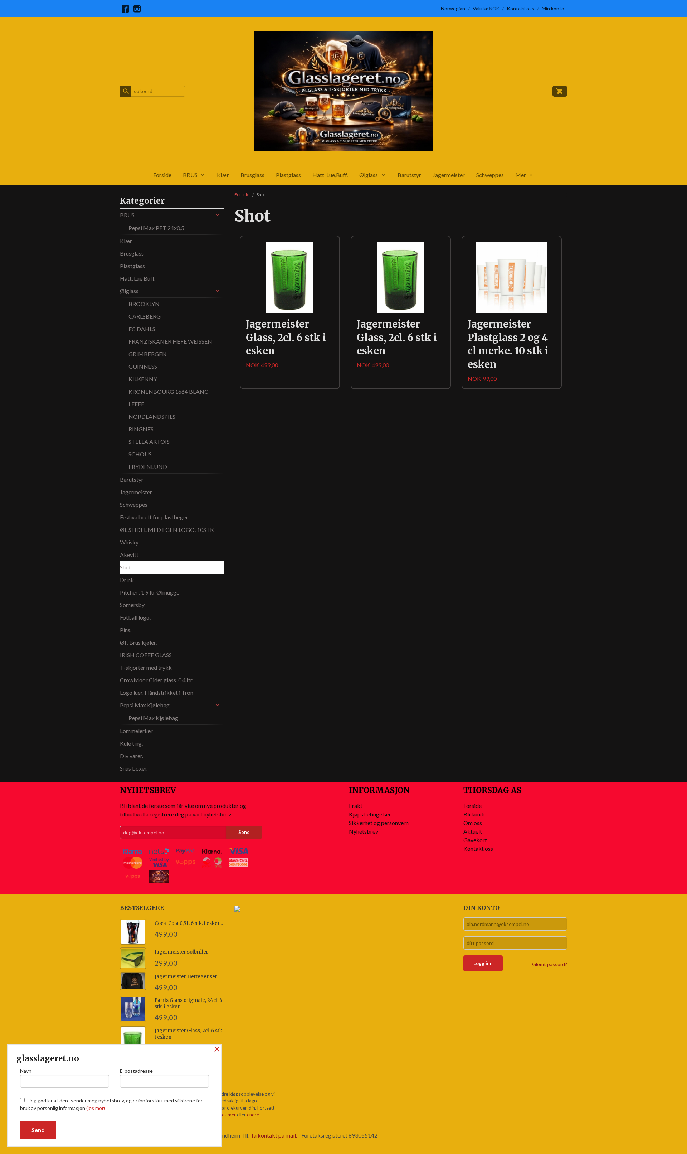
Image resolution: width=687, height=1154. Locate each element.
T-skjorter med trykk (146, 667)
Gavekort (475, 840)
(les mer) (95, 1108)
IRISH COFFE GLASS (146, 654)
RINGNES (141, 429)
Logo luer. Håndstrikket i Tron (156, 692)
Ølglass (368, 174)
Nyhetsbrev (363, 831)
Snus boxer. (133, 768)
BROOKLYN (144, 303)
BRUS (190, 174)
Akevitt (129, 554)
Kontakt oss (478, 848)
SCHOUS (140, 454)
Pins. (125, 629)
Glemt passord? (549, 964)
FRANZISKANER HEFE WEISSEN (170, 341)
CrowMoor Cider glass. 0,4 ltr (156, 680)
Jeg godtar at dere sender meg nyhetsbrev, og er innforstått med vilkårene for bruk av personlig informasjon (111, 1104)
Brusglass (252, 174)
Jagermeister (449, 174)
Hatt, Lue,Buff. (330, 174)
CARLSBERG (144, 316)
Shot (125, 567)
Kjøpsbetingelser (370, 814)
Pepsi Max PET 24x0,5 (156, 227)
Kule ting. (131, 743)
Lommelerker (136, 730)
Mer (520, 174)
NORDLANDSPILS (151, 416)
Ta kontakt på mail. (273, 1135)
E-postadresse (136, 1071)
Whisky (129, 542)
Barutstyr (409, 174)
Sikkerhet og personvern (379, 822)
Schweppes (490, 174)
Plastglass (288, 174)
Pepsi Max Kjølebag (145, 705)
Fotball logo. (135, 617)
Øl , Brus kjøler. (138, 642)
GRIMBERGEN (147, 353)
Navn (25, 1071)
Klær (223, 174)
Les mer (228, 1114)
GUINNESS (142, 366)
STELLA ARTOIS (149, 441)
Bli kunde (474, 814)
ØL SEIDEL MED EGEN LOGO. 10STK (167, 529)
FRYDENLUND (147, 466)
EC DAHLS (141, 328)
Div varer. (131, 755)
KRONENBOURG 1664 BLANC (168, 391)
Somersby (132, 604)
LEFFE (136, 404)
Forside (162, 174)
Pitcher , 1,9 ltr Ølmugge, (150, 592)
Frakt (355, 805)
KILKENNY (142, 378)
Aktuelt (472, 831)
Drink (127, 579)
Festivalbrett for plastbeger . (155, 517)
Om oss (472, 822)
